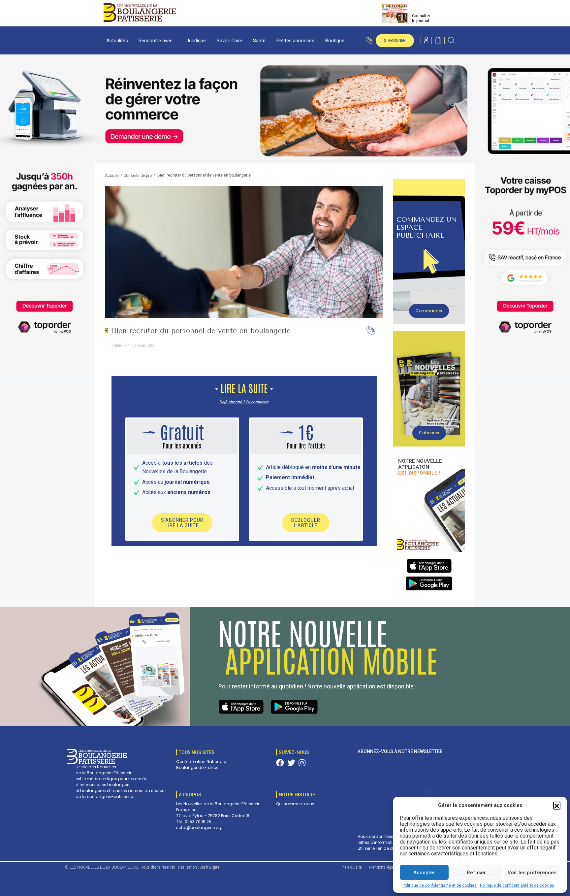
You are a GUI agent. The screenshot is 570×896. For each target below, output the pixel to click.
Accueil (112, 175)
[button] (557, 805)
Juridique (196, 41)
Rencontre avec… (157, 41)
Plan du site (351, 867)
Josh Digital (210, 867)
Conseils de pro (137, 175)
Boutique (334, 41)
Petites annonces (295, 41)
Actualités (117, 41)
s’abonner (395, 40)
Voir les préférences (532, 873)
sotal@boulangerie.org (199, 827)
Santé (259, 41)
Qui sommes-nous (295, 804)
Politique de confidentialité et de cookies (439, 885)
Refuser (476, 873)
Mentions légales (383, 867)
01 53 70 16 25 (198, 821)
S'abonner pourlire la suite (182, 522)
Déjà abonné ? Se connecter (244, 402)
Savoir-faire (229, 41)
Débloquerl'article (305, 522)
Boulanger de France (197, 767)
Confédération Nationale (201, 761)
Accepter (424, 873)
